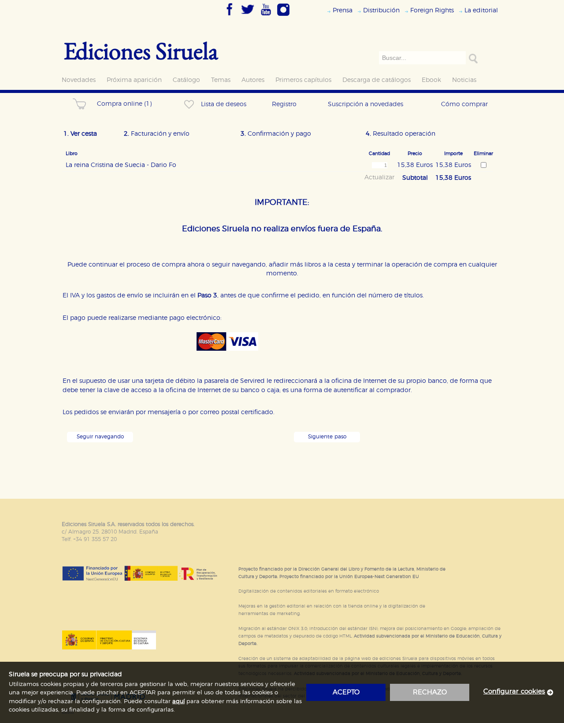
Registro (284, 104)
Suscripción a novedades (365, 104)
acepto (346, 692)
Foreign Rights (432, 10)
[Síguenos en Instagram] (283, 16)
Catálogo (186, 80)
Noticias (464, 80)
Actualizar (379, 177)
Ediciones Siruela (141, 50)
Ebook (431, 80)
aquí (178, 701)
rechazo (430, 692)
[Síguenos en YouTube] (266, 16)
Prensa (342, 10)
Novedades (79, 80)
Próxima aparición (134, 80)
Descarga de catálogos (376, 80)
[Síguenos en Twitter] (248, 16)
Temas (220, 80)
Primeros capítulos (303, 80)
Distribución (381, 10)
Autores (252, 80)
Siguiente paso (327, 436)
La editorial (481, 10)
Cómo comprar (464, 104)
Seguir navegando (100, 436)
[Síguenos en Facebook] (229, 16)
